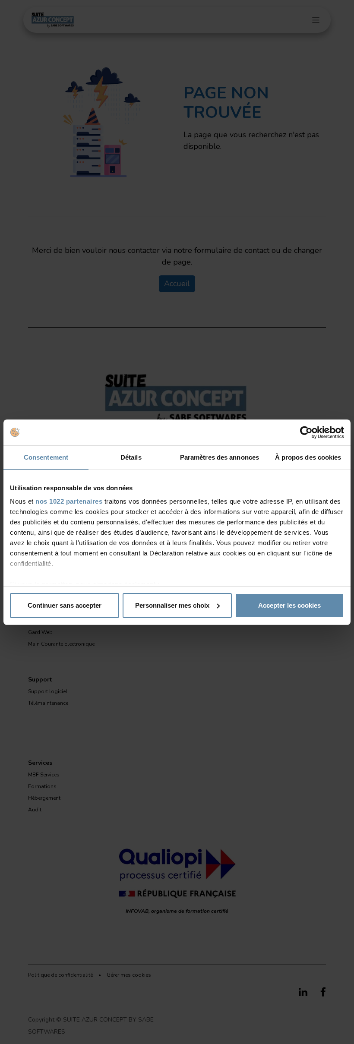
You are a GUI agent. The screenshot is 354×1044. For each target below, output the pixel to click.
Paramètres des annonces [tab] (219, 457)
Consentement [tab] (46, 457)
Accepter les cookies (289, 605)
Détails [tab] (131, 457)
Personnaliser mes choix (172, 605)
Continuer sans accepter (64, 605)
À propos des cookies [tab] (308, 457)
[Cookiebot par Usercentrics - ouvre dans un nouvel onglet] (306, 432)
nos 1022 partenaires (68, 501)
